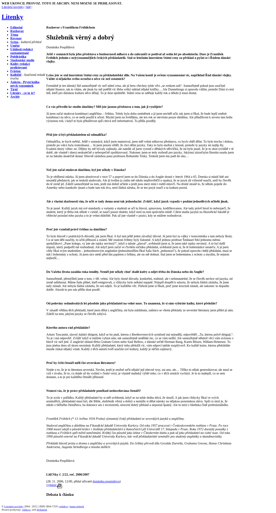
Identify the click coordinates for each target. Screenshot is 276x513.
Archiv (15, 96)
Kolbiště (15, 74)
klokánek (42, 509)
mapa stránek (77, 506)
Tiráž (14, 89)
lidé (28, 7)
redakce (63, 506)
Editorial (16, 27)
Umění (14, 45)
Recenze (16, 38)
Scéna (14, 42)
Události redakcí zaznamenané (21, 51)
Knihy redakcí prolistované (20, 65)
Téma (14, 34)
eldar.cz (26, 509)
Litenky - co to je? (22, 93)
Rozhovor (17, 31)
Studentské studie (22, 60)
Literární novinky (13, 7)
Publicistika (18, 56)
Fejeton (15, 71)
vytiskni (51, 485)
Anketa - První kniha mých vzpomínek (24, 83)
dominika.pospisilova (106, 481)
